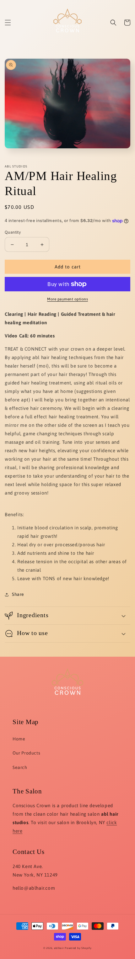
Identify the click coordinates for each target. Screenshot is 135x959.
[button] (8, 22)
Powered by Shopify (78, 948)
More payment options (67, 299)
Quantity (13, 232)
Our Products (26, 752)
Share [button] (18, 594)
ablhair (59, 948)
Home (19, 738)
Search (20, 767)
